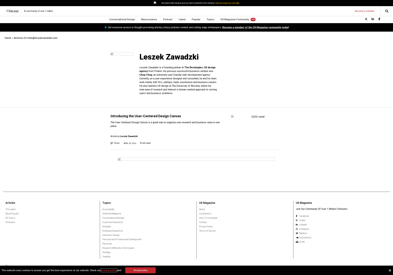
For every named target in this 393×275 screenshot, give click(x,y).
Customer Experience (112, 222)
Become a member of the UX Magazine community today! (255, 27)
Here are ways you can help (227, 3)
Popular (196, 19)
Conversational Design (122, 19)
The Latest (11, 209)
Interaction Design (111, 235)
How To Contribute (208, 218)
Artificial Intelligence (111, 213)
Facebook (304, 216)
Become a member (364, 11)
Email (302, 242)
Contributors (205, 213)
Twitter (302, 220)
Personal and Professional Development (121, 239)
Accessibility (108, 209)
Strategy (106, 252)
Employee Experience (112, 231)
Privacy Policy (206, 226)
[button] (389, 270)
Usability (106, 256)
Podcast (167, 19)
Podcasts (10, 222)
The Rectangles (193, 67)
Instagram (304, 229)
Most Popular (12, 213)
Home (8, 38)
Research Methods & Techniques (118, 248)
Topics (210, 19)
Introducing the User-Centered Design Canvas (146, 116)
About (202, 209)
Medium (303, 233)
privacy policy (109, 270)
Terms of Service (207, 231)
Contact (203, 222)
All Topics (10, 218)
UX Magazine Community (234, 19)
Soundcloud (305, 237)
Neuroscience (149, 19)
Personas (107, 243)
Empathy (106, 226)
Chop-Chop (145, 74)
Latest (182, 19)
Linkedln (303, 224)
